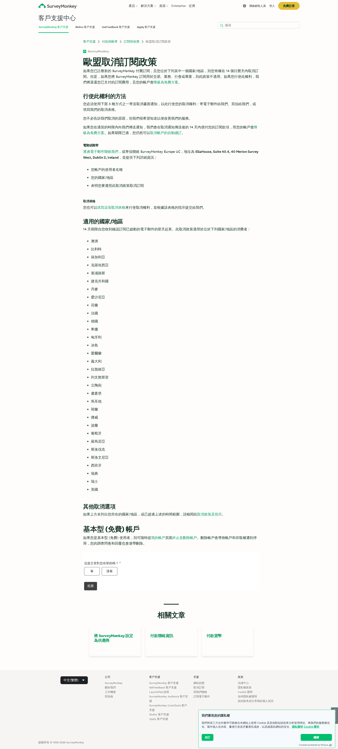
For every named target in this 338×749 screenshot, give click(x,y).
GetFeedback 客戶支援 (163, 687)
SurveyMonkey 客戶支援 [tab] (53, 27)
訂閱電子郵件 (201, 696)
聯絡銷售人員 (257, 6)
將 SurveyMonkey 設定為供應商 (113, 638)
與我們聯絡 (200, 692)
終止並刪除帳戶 (184, 537)
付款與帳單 (110, 41)
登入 (272, 6)
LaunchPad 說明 (159, 692)
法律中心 (243, 683)
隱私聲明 (297, 726)
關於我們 (110, 687)
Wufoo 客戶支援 (159, 714)
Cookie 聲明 (311, 726)
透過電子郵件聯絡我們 (100, 151)
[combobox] (74, 680)
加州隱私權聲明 (247, 696)
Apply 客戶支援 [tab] (146, 27)
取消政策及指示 (209, 514)
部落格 (109, 696)
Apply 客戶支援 (158, 719)
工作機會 (110, 692)
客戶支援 (89, 41)
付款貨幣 (214, 635)
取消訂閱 (198, 687)
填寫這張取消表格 (111, 207)
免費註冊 (289, 6)
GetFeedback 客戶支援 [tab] (116, 27)
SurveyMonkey (113, 683)
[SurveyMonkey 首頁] (57, 6)
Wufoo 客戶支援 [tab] (85, 27)
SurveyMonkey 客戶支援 (164, 683)
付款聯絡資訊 (161, 635)
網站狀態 (198, 683)
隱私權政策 (245, 687)
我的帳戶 (158, 537)
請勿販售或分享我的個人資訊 (255, 701)
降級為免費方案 (166, 82)
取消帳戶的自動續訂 (166, 133)
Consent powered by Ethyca (313, 745)
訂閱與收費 (131, 41)
